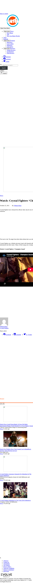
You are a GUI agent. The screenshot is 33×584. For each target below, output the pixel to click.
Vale (8, 34)
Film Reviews (10, 53)
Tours (4, 37)
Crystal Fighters (4, 328)
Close (2, 70)
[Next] (3, 404)
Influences (9, 45)
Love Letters (10, 44)
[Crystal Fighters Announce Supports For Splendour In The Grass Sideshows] (15, 471)
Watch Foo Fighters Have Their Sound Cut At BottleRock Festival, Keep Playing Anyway (15, 449)
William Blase (17, 205)
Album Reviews (11, 50)
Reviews (12, 48)
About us (5, 560)
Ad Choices (6, 565)
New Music (10, 33)
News (12, 31)
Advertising (6, 563)
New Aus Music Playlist (13, 36)
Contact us (6, 562)
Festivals (5, 39)
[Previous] (1, 404)
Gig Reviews (10, 51)
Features (12, 40)
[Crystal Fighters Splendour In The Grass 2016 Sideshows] (15, 497)
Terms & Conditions (8, 568)
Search (4, 68)
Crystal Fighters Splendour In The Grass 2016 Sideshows (15, 500)
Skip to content (4, 13)
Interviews (9, 42)
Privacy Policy (7, 566)
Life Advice (10, 47)
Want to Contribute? (8, 569)
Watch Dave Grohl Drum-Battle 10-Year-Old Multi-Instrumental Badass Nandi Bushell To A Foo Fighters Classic (16, 425)
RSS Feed (6, 571)
